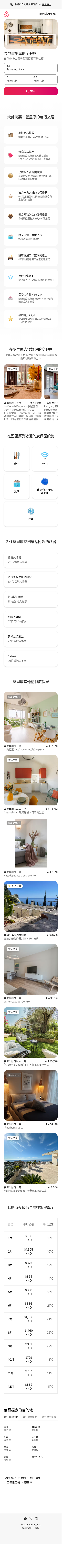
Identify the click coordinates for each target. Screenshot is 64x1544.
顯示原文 (46, 4)
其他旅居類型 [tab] (30, 1416)
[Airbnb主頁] (6, 14)
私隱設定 (27, 1527)
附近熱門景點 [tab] (49, 1416)
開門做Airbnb (47, 14)
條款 (37, 1527)
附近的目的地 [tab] (11, 1416)
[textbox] (17, 81)
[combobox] (31, 69)
